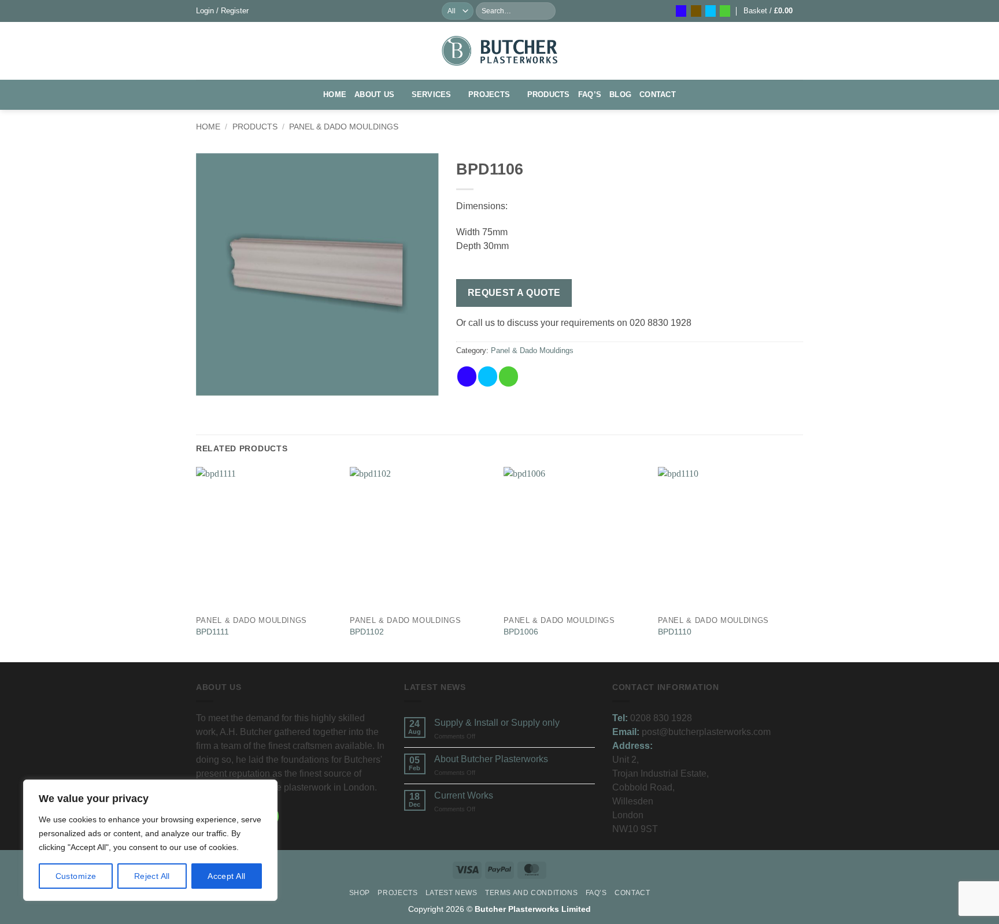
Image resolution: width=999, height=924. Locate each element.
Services (432, 94)
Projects (489, 94)
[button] (222, 10)
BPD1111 (212, 631)
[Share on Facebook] (466, 376)
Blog (620, 94)
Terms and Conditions (531, 893)
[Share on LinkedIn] (550, 376)
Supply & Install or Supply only (497, 723)
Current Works (463, 795)
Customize (76, 876)
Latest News (452, 893)
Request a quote (514, 293)
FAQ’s (589, 94)
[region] (150, 840)
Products (548, 94)
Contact (657, 94)
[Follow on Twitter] (710, 11)
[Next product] (769, 133)
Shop (359, 893)
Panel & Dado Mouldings (343, 126)
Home (208, 126)
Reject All (152, 876)
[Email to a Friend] (508, 376)
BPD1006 (521, 631)
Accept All (226, 876)
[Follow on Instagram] (696, 11)
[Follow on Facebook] (681, 11)
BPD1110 (674, 631)
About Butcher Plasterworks (491, 759)
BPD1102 (367, 631)
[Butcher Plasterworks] (499, 50)
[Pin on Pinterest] (529, 376)
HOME (334, 94)
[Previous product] (792, 133)
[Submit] (546, 11)
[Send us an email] (725, 11)
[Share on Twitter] (487, 376)
